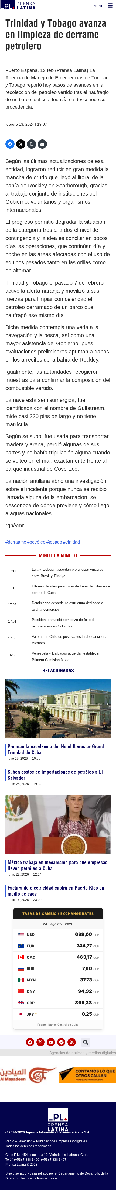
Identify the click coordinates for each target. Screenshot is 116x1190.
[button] (85, 1042)
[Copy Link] (31, 144)
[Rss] (71, 1042)
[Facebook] (10, 144)
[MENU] (110, 5)
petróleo (37, 542)
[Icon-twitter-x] (40, 1042)
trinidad (73, 542)
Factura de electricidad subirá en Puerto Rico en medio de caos (56, 891)
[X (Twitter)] (20, 144)
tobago (55, 542)
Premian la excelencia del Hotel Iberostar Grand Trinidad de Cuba (56, 749)
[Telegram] (61, 1042)
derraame (17, 542)
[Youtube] (51, 1042)
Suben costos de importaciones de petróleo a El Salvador (55, 775)
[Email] (42, 144)
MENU (99, 6)
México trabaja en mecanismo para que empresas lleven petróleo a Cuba (57, 865)
